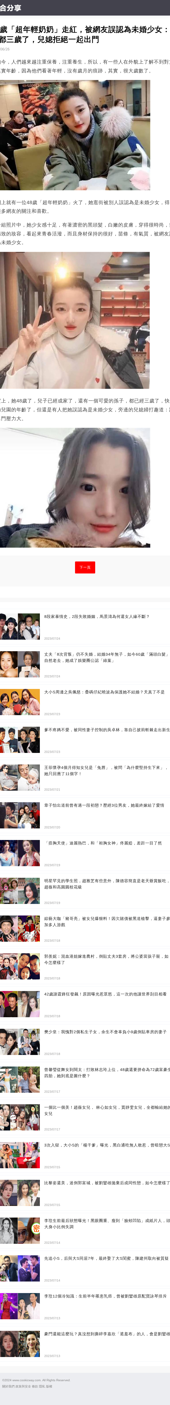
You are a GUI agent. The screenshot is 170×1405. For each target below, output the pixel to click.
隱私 (42, 1386)
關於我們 (8, 1386)
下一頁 (85, 567)
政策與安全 (23, 1386)
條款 (35, 1386)
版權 (49, 1386)
